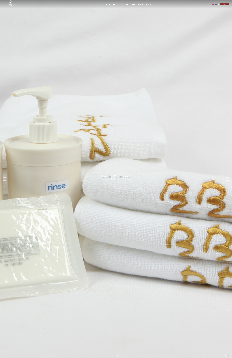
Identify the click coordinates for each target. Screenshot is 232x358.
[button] (114, 355)
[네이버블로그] (218, 4)
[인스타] (213, 4)
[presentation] (4, 179)
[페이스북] (216, 4)
